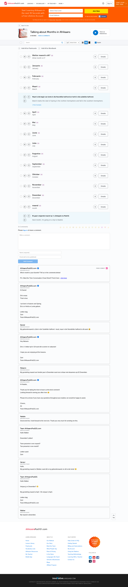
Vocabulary (40, 3)
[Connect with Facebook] (102, 16)
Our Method (50, 540)
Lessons (30, 3)
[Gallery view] (89, 42)
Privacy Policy (58, 19)
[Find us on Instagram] (94, 561)
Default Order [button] (73, 42)
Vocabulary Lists (30, 548)
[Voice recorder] (28, 56)
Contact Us (71, 559)
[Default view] (86, 42)
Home (27, 540)
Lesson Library (30, 543)
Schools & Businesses (53, 559)
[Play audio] (24, 56)
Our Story (49, 543)
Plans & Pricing (51, 551)
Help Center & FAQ (73, 540)
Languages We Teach (53, 557)
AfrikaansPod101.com (75, 581)
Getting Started (72, 543)
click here (64, 278)
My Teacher (52, 3)
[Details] (103, 56)
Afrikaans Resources (32, 551)
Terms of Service (83, 583)
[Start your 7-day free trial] (94, 542)
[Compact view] (82, 42)
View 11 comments (44, 35)
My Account (71, 548)
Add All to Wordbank (48, 48)
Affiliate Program (52, 565)
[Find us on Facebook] (97, 557)
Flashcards (29, 546)
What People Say (52, 548)
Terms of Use (52, 19)
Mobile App (29, 557)
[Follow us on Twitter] (90, 557)
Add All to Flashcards (29, 48)
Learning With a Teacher (75, 557)
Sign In (109, 3)
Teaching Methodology (74, 554)
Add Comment (28, 261)
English (99, 42)
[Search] (44, 42)
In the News (50, 554)
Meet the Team (51, 546)
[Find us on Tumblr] (90, 561)
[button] (103, 3)
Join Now (96, 11)
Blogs (48, 562)
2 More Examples (36, 105)
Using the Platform (73, 551)
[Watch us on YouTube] (94, 557)
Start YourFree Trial (120, 3)
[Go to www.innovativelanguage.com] (64, 578)
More (60, 3)
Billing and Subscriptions (75, 546)
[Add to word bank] (95, 57)
